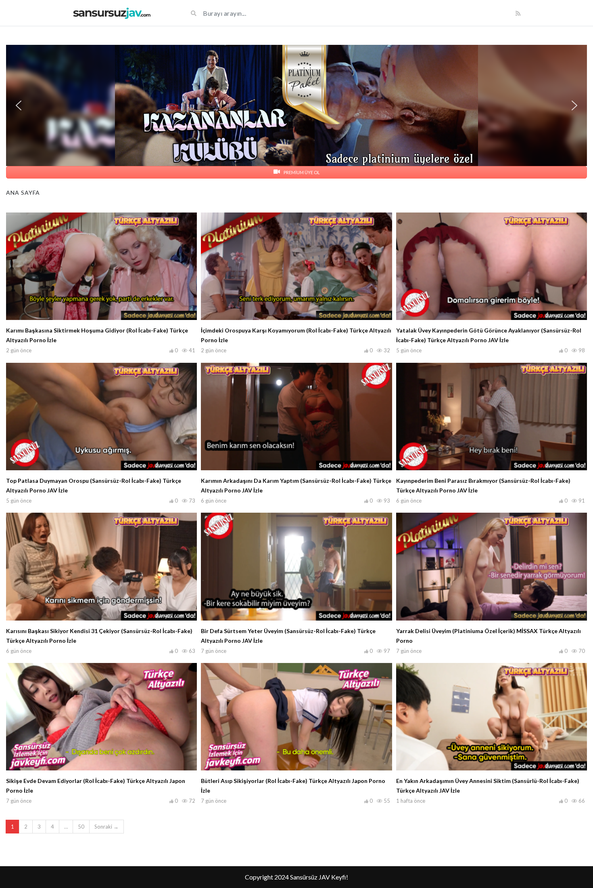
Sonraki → (106, 826)
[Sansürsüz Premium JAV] (112, 13)
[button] (296, 105)
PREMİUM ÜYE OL (301, 172)
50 (81, 826)
